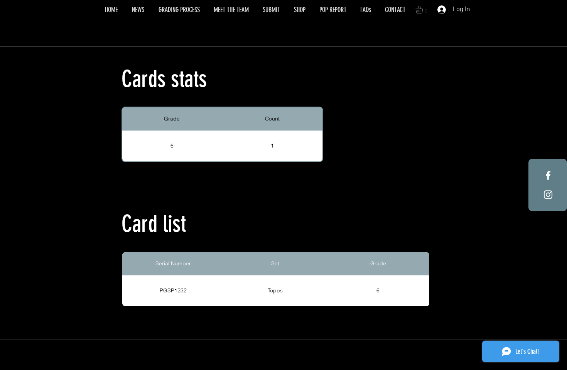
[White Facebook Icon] (548, 175)
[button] (423, 10)
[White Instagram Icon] (548, 194)
